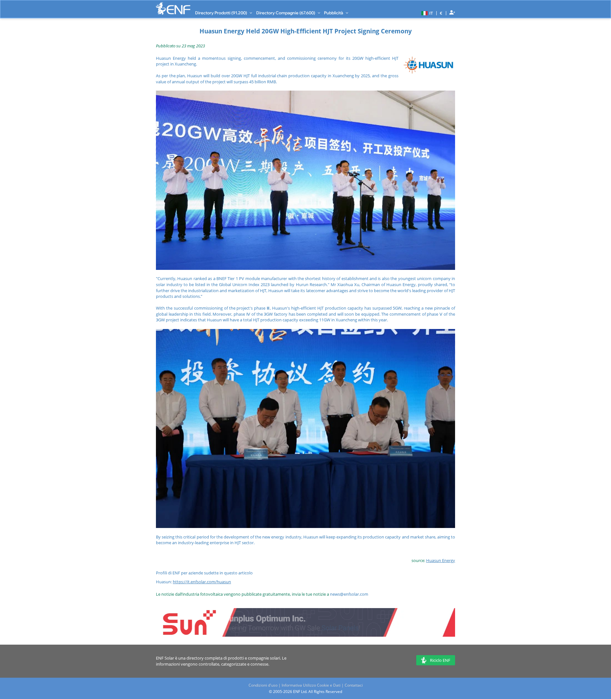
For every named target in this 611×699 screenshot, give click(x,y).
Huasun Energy (440, 560)
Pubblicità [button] (334, 12)
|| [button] (441, 13)
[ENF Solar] (173, 8)
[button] (426, 12)
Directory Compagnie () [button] (286, 12)
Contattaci (354, 685)
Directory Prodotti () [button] (221, 12)
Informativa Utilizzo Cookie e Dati (311, 685)
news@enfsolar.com (349, 594)
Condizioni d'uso (263, 685)
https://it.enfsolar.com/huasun (202, 582)
